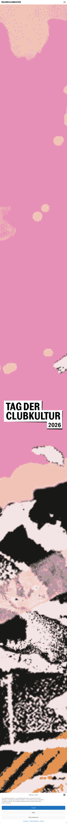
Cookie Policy (26, 821)
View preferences (33, 817)
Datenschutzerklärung (34, 821)
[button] (64, 795)
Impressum (42, 821)
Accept (33, 808)
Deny (33, 812)
